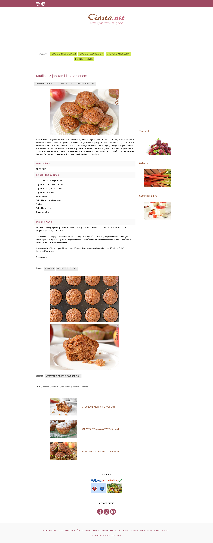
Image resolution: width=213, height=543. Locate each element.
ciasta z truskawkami (64, 54)
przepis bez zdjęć (67, 268)
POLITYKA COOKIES (90, 530)
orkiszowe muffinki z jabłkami (98, 407)
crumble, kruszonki (118, 54)
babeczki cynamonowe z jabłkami (100, 429)
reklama (155, 530)
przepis (49, 268)
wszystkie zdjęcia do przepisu (63, 376)
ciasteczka (66, 84)
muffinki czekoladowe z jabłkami (100, 451)
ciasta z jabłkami (85, 84)
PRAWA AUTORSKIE (109, 530)
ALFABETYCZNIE (49, 530)
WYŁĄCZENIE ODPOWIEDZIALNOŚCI (134, 530)
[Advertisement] (157, 88)
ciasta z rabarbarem (91, 54)
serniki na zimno (84, 59)
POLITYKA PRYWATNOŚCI (69, 530)
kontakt (166, 530)
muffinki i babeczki (46, 84)
